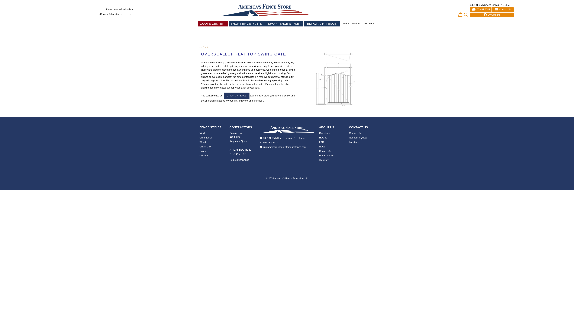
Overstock (324, 133)
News (322, 146)
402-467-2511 (482, 9)
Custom (204, 155)
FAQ (321, 142)
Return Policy (326, 155)
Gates (203, 151)
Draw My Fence (237, 96)
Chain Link (205, 146)
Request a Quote (238, 141)
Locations (369, 23)
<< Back (204, 47)
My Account (493, 15)
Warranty (324, 160)
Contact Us (505, 9)
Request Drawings (239, 160)
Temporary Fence (322, 23)
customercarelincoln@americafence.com (284, 147)
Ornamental (206, 137)
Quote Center (214, 23)
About (345, 23)
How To (356, 23)
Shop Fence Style (285, 23)
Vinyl (202, 133)
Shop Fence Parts (248, 23)
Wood (203, 142)
